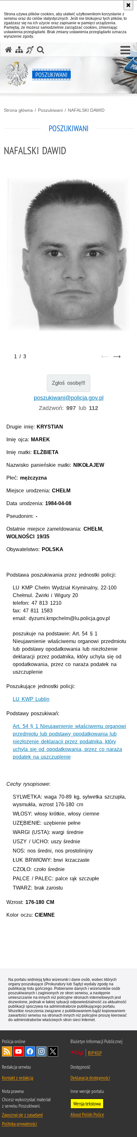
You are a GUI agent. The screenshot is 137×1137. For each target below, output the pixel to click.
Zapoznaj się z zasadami (22, 1114)
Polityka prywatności (19, 1123)
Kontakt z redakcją (17, 1077)
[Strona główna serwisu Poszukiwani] (8, 50)
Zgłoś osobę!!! (68, 383)
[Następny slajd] (117, 357)
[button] (125, 50)
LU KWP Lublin (31, 699)
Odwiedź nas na (18, 1051)
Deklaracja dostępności (90, 1077)
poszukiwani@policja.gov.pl (69, 398)
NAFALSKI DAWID (86, 110)
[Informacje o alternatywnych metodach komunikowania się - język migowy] (30, 50)
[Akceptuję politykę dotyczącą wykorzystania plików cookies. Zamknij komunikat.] (128, 5)
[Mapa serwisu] (19, 50)
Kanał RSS (7, 1051)
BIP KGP (95, 1053)
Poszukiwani (50, 110)
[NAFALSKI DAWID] (68, 254)
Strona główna (18, 110)
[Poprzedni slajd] (105, 357)
